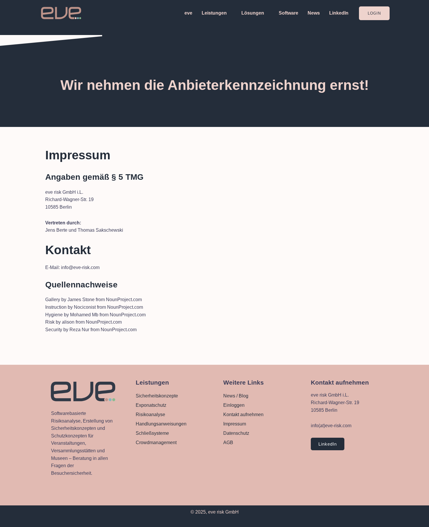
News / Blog (235, 395)
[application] (229, 13)
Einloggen (234, 405)
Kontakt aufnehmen (243, 414)
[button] (374, 13)
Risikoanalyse (150, 414)
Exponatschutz (151, 405)
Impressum (234, 423)
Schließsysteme (152, 433)
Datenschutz (236, 433)
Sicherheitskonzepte (157, 395)
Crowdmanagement (156, 442)
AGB (228, 442)
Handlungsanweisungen (161, 423)
